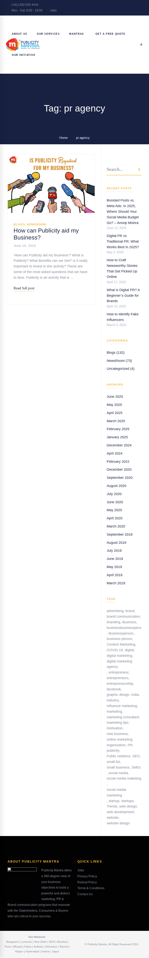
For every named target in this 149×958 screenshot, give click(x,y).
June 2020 (115, 502)
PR (130, 745)
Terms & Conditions (90, 888)
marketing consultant (123, 717)
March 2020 (116, 526)
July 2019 (114, 550)
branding (113, 622)
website (113, 818)
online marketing (119, 739)
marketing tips (117, 723)
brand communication (123, 616)
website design (118, 823)
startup (114, 801)
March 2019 (116, 583)
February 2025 (118, 429)
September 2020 (120, 478)
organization (116, 745)
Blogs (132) (116, 352)
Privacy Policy (87, 876)
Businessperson (121, 633)
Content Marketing (121, 644)
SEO (136, 756)
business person (119, 639)
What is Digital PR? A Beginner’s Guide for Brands (123, 295)
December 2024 (119, 445)
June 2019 (115, 559)
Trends (112, 806)
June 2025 (115, 397)
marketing (114, 711)
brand (130, 611)
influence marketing (122, 706)
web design (128, 806)
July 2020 (114, 494)
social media (118, 773)
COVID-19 (115, 650)
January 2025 (117, 437)
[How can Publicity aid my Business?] (51, 157)
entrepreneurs (117, 678)
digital (129, 650)
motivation (115, 728)
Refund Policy (87, 882)
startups (127, 801)
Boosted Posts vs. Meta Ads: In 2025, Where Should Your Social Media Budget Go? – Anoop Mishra (123, 211)
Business (129, 622)
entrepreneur (119, 672)
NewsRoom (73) (119, 361)
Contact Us (85, 894)
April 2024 (114, 453)
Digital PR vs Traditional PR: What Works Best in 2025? (123, 241)
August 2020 (116, 486)
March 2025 (116, 421)
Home (63, 137)
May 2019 (114, 567)
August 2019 (116, 543)
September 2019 (120, 534)
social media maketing (124, 778)
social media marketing (116, 792)
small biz (113, 762)
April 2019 (114, 575)
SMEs (136, 767)
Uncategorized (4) (120, 369)
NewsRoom (36, 224)
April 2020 (114, 518)
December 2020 (119, 469)
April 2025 (114, 413)
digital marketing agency (119, 664)
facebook (114, 689)
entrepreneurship (120, 684)
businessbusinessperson (126, 628)
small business (118, 767)
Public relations (118, 756)
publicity (113, 750)
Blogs (19, 224)
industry (113, 700)
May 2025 (114, 405)
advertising (115, 611)
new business (117, 734)
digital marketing (119, 656)
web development (120, 812)
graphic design (118, 695)
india (135, 695)
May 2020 (114, 510)
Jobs (53, 10)
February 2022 (118, 461)
